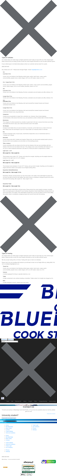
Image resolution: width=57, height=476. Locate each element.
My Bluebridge (9, 437)
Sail (12, 401)
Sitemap (8, 451)
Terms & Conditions (10, 444)
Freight (30, 401)
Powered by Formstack (51, 413)
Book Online (9, 438)
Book (8, 401)
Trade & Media (9, 442)
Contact (8, 440)
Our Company (9, 447)
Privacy (8, 450)
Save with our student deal (8, 418)
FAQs (35, 401)
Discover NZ (18, 401)
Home (7, 435)
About (24, 401)
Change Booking (43, 401)
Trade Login (9, 445)
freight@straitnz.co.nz (36, 69)
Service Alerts (52, 401)
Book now (10, 339)
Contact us (4, 339)
